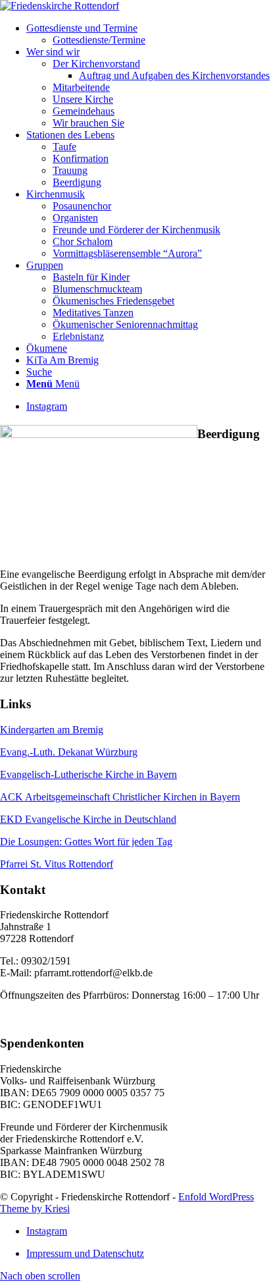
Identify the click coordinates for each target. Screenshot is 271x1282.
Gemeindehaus (83, 111)
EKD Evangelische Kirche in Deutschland (88, 819)
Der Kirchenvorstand (96, 63)
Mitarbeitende (81, 87)
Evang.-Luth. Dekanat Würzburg (68, 752)
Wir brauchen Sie (88, 122)
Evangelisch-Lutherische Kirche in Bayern (88, 774)
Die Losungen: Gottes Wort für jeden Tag (86, 841)
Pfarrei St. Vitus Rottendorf (56, 864)
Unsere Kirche (83, 99)
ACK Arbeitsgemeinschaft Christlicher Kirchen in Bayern (120, 796)
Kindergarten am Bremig (51, 729)
